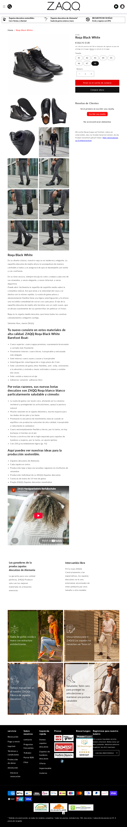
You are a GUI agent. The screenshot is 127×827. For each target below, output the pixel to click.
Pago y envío (14, 741)
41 (79, 58)
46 (79, 63)
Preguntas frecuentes (29, 746)
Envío (92, 49)
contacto (28, 739)
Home (10, 30)
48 (95, 63)
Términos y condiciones (13, 753)
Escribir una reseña (97, 114)
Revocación (13, 736)
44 (103, 58)
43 (95, 58)
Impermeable (45, 768)
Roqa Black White (24, 30)
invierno (43, 773)
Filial (26, 762)
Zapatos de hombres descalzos (44, 755)
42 (87, 58)
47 (87, 63)
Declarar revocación (15, 774)
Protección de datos (13, 761)
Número (80, 69)
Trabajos (27, 753)
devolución (13, 767)
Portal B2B (29, 757)
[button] (9, 6)
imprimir (12, 746)
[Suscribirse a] (116, 753)
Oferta (42, 763)
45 (111, 58)
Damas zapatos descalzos (43, 743)
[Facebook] (63, 813)
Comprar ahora (97, 90)
